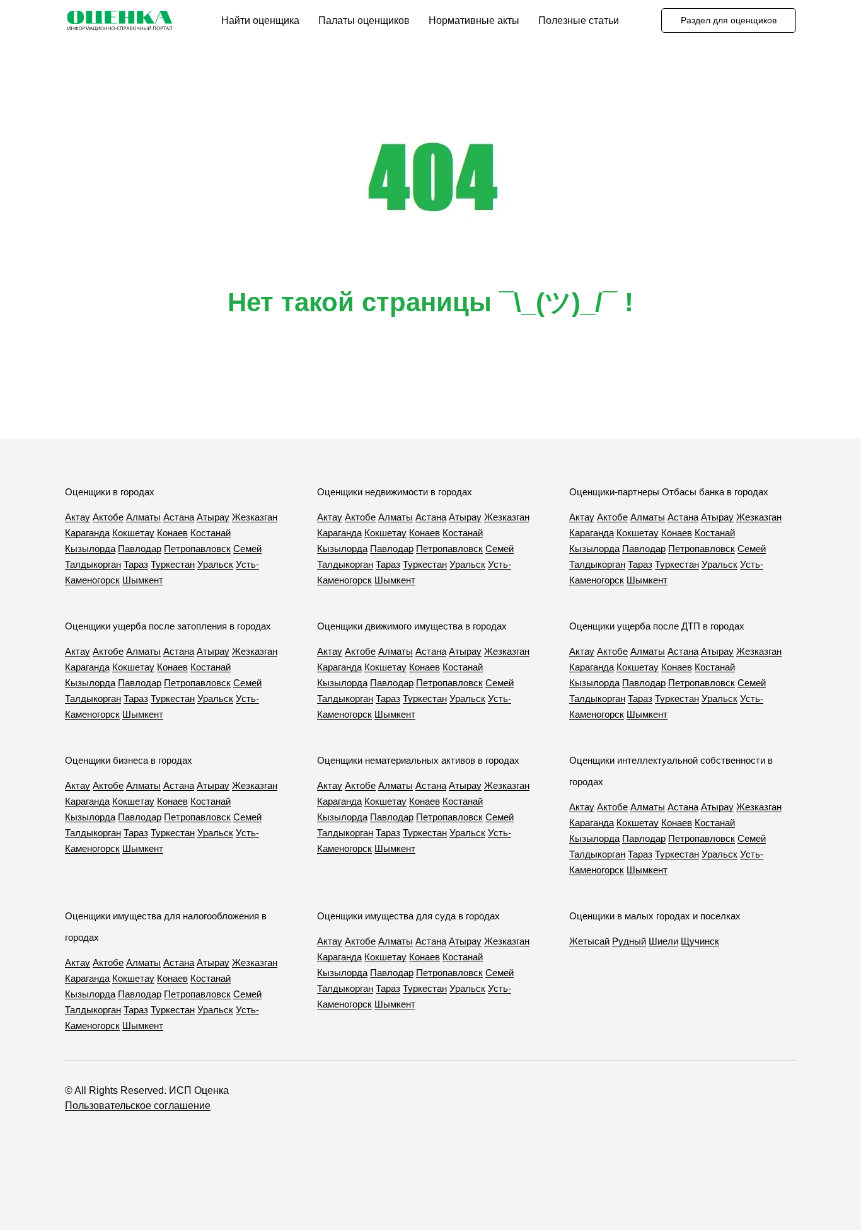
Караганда (87, 532)
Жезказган (254, 517)
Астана (178, 517)
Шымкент (142, 580)
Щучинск (700, 941)
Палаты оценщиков (364, 20)
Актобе (108, 517)
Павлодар (139, 548)
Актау (77, 517)
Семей (247, 548)
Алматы (143, 517)
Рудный (629, 941)
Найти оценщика (260, 20)
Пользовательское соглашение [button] (138, 1105)
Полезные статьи (578, 20)
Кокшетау (133, 532)
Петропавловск (197, 548)
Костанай (210, 532)
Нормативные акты (474, 20)
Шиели (663, 941)
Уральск (215, 564)
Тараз (136, 564)
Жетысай (589, 941)
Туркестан (173, 564)
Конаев (172, 532)
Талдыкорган (93, 564)
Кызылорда (90, 548)
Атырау (213, 517)
